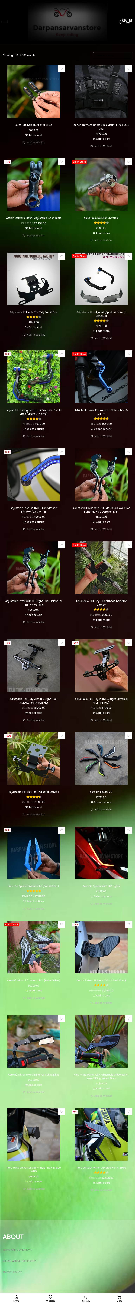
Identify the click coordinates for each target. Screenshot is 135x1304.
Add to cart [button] (35, 135)
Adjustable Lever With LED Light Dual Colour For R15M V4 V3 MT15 (33, 602)
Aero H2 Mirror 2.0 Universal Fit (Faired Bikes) (33, 980)
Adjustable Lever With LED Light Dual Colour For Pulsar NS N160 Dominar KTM (101, 509)
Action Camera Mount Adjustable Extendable (33, 218)
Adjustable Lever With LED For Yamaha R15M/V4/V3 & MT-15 (33, 509)
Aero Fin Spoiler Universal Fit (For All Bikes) (33, 886)
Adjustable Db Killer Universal (101, 218)
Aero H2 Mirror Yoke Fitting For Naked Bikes (33, 1074)
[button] (61, 68)
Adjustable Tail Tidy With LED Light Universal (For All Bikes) (101, 700)
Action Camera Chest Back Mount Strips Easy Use (101, 126)
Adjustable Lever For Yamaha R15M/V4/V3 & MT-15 (101, 412)
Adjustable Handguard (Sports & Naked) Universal (101, 314)
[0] (121, 22)
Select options (35, 429)
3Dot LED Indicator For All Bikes (33, 125)
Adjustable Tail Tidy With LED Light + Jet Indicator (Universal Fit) (34, 700)
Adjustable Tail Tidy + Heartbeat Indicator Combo (101, 602)
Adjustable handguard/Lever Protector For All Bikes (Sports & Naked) (33, 412)
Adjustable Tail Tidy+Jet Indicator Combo (33, 792)
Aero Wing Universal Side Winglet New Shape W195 (34, 1169)
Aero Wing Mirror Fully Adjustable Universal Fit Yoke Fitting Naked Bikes (101, 1076)
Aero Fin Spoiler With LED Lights (101, 886)
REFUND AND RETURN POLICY (19, 1261)
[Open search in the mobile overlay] (85, 1297)
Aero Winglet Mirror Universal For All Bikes (101, 1167)
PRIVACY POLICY (12, 1272)
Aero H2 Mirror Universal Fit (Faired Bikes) (101, 980)
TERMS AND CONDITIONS (17, 1250)
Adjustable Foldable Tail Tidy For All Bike (33, 312)
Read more (103, 233)
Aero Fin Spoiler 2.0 (101, 792)
